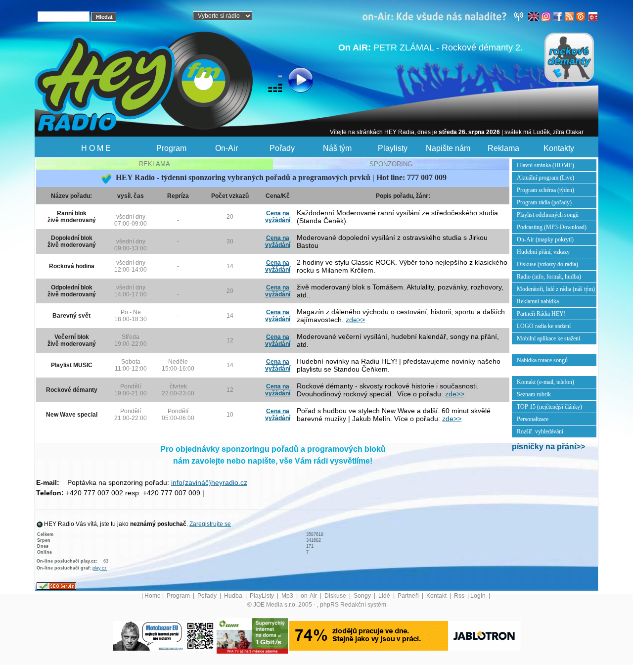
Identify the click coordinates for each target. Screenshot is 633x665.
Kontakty (558, 148)
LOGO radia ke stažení (544, 326)
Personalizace (532, 419)
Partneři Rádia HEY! (541, 313)
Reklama (503, 148)
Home (152, 595)
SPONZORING (390, 164)
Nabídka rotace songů (542, 360)
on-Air (309, 595)
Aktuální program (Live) (545, 177)
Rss (460, 595)
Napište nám (448, 148)
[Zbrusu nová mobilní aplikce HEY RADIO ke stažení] (200, 635)
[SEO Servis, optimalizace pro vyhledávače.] (56, 585)
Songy (363, 595)
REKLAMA (154, 164)
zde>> (355, 320)
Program (171, 148)
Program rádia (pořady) (544, 202)
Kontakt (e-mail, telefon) (545, 382)
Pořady (282, 148)
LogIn (478, 595)
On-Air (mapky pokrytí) (545, 239)
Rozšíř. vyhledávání (540, 431)
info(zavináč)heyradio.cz (209, 482)
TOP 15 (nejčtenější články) (549, 406)
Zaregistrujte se (210, 524)
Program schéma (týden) (545, 190)
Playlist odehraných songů (548, 214)
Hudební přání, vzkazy (543, 251)
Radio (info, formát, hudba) (549, 276)
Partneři (409, 595)
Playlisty (392, 148)
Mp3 (288, 595)
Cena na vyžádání (277, 217)
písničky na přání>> (548, 446)
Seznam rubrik (534, 394)
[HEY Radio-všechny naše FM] (445, 15)
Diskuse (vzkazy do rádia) (547, 264)
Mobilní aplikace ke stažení (548, 338)
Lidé (385, 595)
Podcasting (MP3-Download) (552, 227)
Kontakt (437, 595)
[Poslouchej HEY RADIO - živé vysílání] (292, 81)
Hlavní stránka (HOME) (545, 165)
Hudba (234, 595)
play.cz (99, 568)
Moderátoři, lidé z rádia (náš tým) (556, 288)
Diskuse (336, 595)
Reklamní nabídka (538, 301)
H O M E (96, 148)
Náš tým (337, 148)
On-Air (226, 148)
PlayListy (262, 595)
